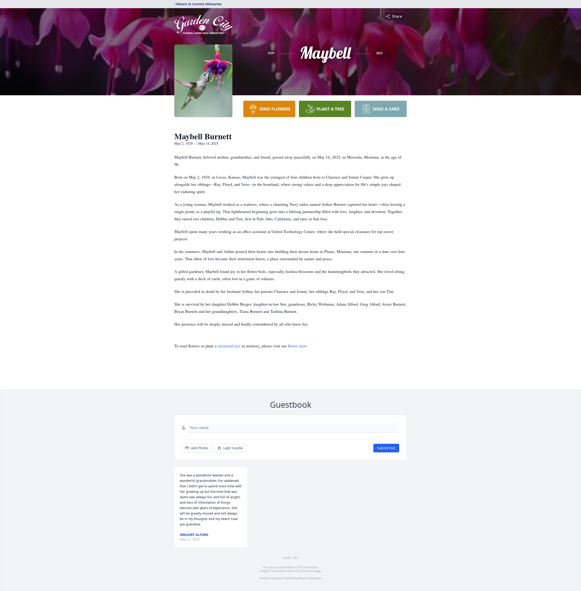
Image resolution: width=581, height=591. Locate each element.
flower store (297, 345)
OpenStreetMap (295, 578)
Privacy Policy (277, 571)
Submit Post (386, 448)
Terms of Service (302, 571)
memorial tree (229, 345)
